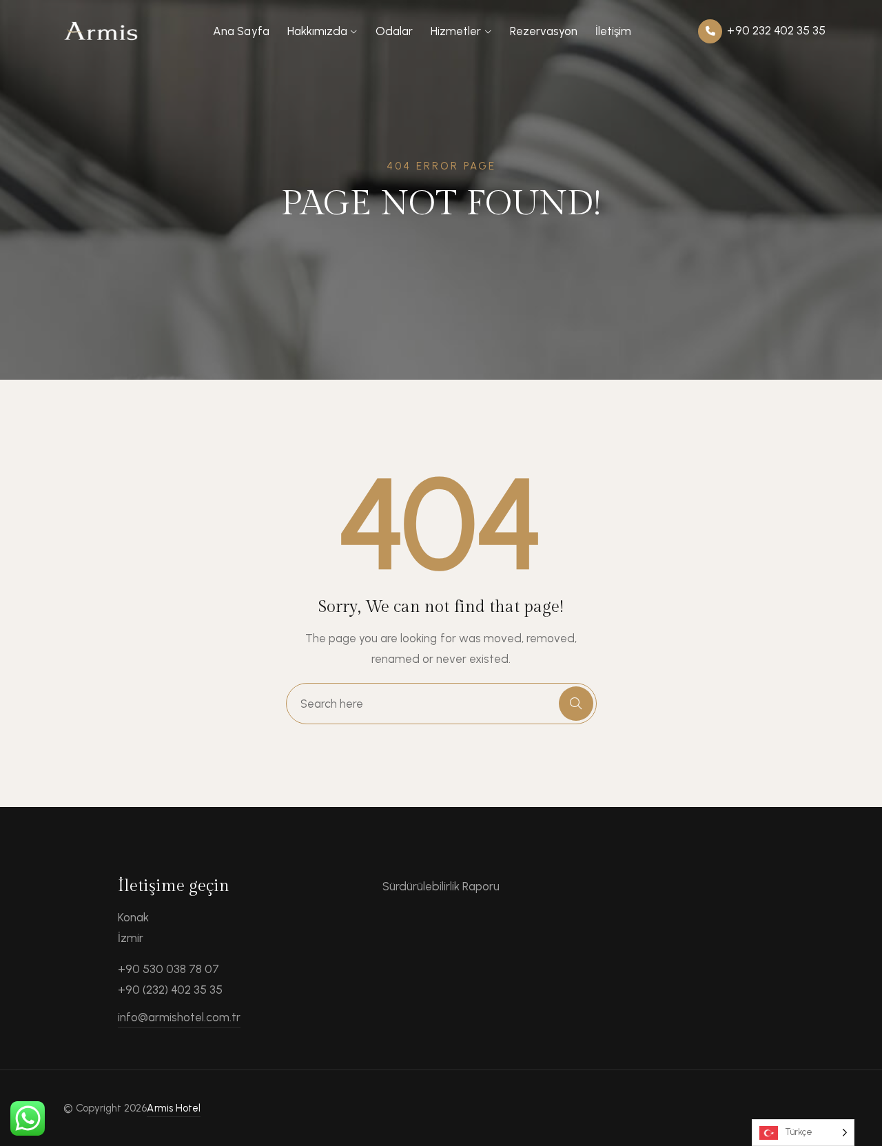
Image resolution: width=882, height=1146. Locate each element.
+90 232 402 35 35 (774, 30)
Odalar (394, 31)
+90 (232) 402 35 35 (170, 989)
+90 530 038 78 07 (169, 969)
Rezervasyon (543, 31)
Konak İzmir (133, 927)
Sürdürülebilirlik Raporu (441, 886)
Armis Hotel (173, 1108)
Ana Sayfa (241, 31)
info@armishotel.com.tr (179, 1017)
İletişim (613, 31)
